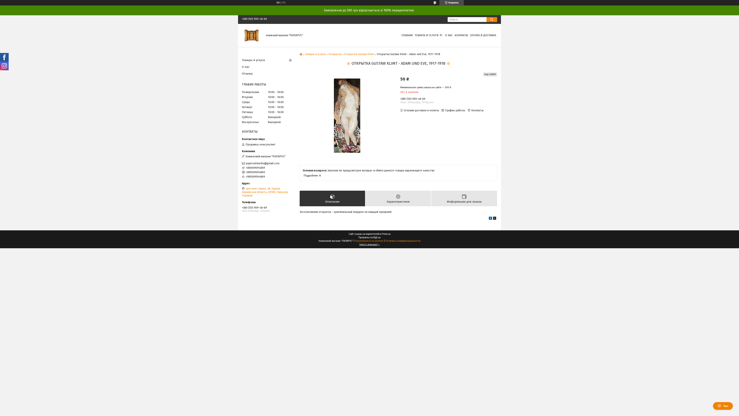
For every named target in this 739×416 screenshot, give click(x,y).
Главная (407, 35)
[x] (494, 219)
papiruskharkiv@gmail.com (262, 163)
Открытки (335, 54)
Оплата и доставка (483, 35)
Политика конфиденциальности (402, 241)
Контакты (461, 35)
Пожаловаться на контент (369, 241)
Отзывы (247, 73)
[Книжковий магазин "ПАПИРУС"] (251, 35)
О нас (449, 35)
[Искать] (492, 19)
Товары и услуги (427, 35)
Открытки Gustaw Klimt (359, 54)
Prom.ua (386, 234)
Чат (725, 406)
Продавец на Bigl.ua (369, 237)
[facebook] (490, 219)
